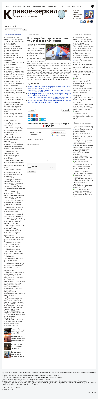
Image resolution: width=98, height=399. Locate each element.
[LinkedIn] (32, 119)
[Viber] (37, 119)
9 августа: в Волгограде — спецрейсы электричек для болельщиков (13, 300)
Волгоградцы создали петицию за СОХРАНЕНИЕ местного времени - (49, 91)
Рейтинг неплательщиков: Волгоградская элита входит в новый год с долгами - (49, 87)
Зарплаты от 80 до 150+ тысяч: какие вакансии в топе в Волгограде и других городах (14, 233)
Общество (27, 6)
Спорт (61, 6)
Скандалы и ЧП (39, 6)
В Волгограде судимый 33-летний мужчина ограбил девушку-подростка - (49, 94)
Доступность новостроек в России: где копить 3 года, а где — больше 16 (14, 115)
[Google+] (37, 115)
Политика (17, 6)
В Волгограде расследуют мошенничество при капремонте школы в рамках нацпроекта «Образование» (14, 267)
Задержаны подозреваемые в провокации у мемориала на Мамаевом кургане (14, 92)
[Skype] (42, 119)
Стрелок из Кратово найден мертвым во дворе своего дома (82, 163)
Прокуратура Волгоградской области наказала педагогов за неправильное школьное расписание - (49, 98)
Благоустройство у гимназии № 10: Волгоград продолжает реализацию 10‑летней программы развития (13, 321)
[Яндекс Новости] (58, 132)
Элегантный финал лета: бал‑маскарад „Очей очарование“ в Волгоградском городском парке (13, 107)
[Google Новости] (58, 135)
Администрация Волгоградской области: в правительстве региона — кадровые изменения (14, 137)
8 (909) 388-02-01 (20, 383)
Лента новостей (13, 34)
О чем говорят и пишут (75, 6)
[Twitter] (29, 119)
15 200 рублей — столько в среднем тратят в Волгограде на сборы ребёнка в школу (14, 40)
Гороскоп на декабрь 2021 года (83, 191)
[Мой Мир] (34, 115)
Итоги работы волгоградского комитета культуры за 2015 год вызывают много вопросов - (49, 101)
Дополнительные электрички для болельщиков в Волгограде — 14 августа (13, 259)
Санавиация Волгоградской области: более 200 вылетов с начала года (14, 216)
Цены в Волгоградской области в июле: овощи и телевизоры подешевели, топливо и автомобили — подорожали (14, 85)
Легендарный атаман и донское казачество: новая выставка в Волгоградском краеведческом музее (14, 163)
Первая (7, 6)
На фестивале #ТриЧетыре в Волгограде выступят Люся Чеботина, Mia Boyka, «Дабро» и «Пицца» (14, 194)
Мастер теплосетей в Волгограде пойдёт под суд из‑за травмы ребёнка (13, 252)
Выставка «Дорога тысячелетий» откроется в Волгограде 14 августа (12, 245)
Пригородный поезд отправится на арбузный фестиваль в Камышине (14, 239)
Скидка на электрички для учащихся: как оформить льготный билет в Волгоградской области (13, 100)
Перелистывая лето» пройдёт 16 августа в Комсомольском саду (14, 227)
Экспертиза (52, 6)
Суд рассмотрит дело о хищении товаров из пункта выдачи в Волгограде (13, 122)
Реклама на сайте (7, 390)
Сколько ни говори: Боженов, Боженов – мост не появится (82, 147)
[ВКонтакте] (29, 115)
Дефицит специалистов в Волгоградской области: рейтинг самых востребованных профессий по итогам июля (14, 172)
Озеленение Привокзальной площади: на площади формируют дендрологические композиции (14, 210)
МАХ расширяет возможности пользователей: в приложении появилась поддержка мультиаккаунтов (14, 57)
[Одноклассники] (32, 115)
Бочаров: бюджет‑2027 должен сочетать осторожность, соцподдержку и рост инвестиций (14, 313)
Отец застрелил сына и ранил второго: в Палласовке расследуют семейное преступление (12, 155)
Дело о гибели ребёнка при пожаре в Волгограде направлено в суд (14, 64)
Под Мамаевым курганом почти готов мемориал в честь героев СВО (14, 187)
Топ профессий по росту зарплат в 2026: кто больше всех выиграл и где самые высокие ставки (14, 306)
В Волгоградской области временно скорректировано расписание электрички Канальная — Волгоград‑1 (13, 48)
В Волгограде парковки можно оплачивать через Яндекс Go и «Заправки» (14, 274)
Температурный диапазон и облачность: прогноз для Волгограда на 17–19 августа (13, 180)
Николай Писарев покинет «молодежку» (83, 178)
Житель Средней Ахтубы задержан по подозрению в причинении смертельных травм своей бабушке (13, 202)
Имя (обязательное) (33, 144)
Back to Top (92, 392)
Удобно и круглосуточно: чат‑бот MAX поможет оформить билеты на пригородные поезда (14, 129)
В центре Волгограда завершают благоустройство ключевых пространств (13, 287)
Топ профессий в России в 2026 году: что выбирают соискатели (14, 221)
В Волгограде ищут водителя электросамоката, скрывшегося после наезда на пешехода (14, 280)
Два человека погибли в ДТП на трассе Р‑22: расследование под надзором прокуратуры (14, 77)
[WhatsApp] (40, 119)
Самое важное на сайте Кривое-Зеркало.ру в (49, 124)
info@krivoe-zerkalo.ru (13, 387)
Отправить (31, 171)
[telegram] (45, 119)
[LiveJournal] (34, 119)
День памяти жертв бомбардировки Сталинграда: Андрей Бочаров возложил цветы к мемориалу (14, 70)
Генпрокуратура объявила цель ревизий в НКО (83, 132)
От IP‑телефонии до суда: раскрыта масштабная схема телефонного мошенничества (14, 294)
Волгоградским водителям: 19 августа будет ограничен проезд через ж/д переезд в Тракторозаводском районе (14, 146)
